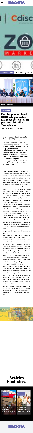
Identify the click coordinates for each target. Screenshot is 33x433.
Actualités (10, 105)
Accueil (3, 105)
